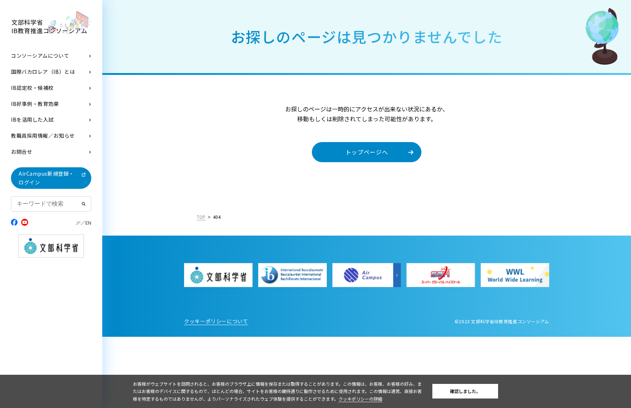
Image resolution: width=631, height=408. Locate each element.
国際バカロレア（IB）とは (43, 71)
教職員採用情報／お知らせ (43, 135)
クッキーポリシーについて (216, 321)
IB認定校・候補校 (32, 87)
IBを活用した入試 (32, 119)
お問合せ (21, 151)
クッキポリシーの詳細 (360, 399)
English (88, 223)
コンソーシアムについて (40, 55)
